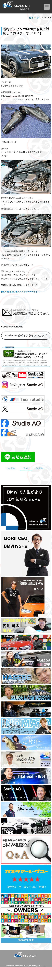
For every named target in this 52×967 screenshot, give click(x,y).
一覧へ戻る (26, 468)
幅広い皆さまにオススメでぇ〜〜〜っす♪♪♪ (21, 291)
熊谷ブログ (34, 17)
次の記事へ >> (41, 468)
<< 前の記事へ (10, 468)
